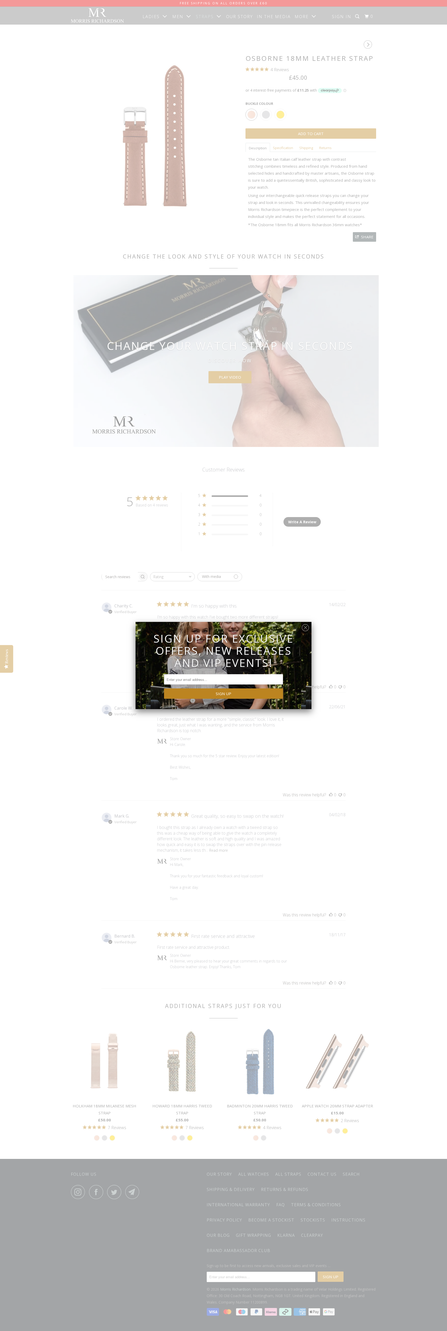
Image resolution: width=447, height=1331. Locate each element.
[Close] (305, 626)
